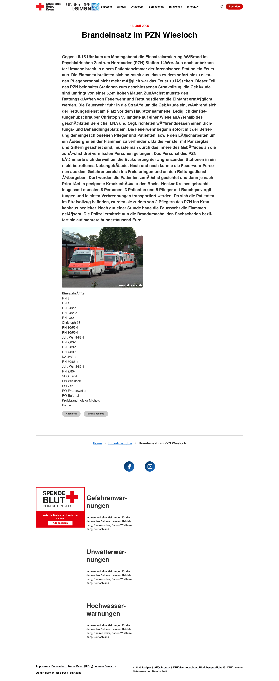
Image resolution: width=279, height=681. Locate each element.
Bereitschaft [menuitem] (156, 6)
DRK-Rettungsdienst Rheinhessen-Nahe (197, 667)
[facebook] (129, 466)
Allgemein (71, 413)
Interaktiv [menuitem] (193, 6)
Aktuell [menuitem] (121, 6)
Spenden (234, 6)
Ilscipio (146, 667)
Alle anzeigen (60, 522)
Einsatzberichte (96, 413)
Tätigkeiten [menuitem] (175, 6)
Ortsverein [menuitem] (137, 6)
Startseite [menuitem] (107, 6)
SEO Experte (162, 667)
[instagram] (150, 466)
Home (97, 443)
